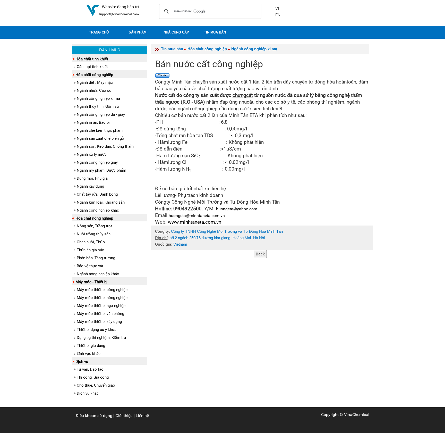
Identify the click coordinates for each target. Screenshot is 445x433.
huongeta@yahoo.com (236, 208)
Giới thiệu (124, 415)
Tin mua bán (172, 49)
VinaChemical (356, 414)
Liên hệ (142, 415)
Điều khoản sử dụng (94, 415)
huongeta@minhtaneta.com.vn (197, 215)
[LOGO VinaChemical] (112, 9)
